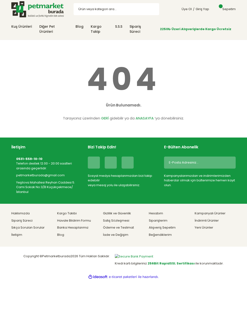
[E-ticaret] (123, 277)
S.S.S (118, 26)
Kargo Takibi (67, 213)
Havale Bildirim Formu (74, 220)
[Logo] (37, 9)
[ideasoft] (98, 277)
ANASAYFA (145, 118)
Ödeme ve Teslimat (118, 227)
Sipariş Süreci (135, 29)
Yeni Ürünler (204, 227)
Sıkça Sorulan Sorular (28, 227)
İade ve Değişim (115, 234)
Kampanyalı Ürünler (210, 213)
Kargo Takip (96, 29)
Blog (79, 26)
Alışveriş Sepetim (162, 227)
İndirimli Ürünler (207, 220)
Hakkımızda (20, 213)
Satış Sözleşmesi (116, 220)
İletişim (16, 234)
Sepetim (229, 9)
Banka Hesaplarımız (73, 227)
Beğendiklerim (160, 234)
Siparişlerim (158, 220)
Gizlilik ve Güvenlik (117, 213)
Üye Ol (187, 9)
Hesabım (156, 213)
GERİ (105, 118)
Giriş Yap (202, 9)
